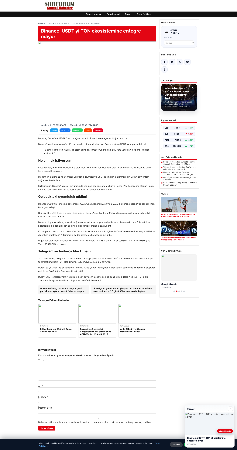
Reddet (176, 445)
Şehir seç (169, 37)
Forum (128, 14)
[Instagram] (180, 62)
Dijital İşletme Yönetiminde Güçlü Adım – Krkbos (179, 178)
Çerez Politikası (144, 14)
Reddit (87, 130)
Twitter (54, 130)
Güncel (51, 23)
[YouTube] (187, 62)
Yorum (42, 360)
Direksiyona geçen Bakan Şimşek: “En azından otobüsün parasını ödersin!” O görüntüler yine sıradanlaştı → (122, 290)
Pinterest (98, 130)
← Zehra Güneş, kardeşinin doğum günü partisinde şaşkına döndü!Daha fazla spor (62, 290)
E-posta (43, 397)
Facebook (65, 130)
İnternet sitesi (45, 407)
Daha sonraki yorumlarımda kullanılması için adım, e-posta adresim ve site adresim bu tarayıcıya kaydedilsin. (94, 422)
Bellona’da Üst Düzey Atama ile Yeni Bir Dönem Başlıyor (180, 184)
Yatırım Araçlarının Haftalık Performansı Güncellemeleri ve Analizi (179, 168)
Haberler (42, 23)
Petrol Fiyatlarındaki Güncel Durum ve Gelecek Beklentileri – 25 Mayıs (179, 163)
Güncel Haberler (93, 14)
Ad (40, 386)
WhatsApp (77, 130)
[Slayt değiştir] (174, 291)
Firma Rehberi (113, 14)
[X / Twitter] (172, 62)
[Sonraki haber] (192, 88)
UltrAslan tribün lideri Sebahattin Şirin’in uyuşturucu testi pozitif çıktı (178, 173)
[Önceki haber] (186, 88)
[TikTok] (164, 69)
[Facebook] (164, 62)
